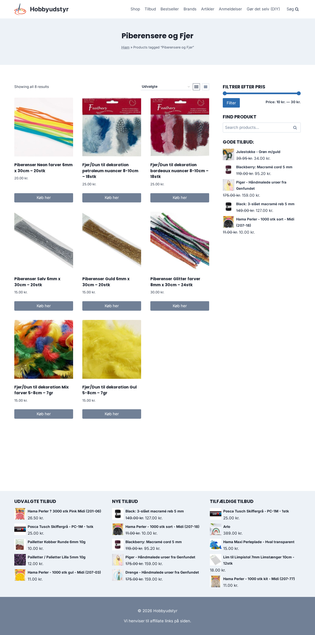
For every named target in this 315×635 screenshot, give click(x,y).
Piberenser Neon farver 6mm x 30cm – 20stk (43, 168)
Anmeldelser (230, 9)
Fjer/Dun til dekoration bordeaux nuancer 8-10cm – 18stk (179, 170)
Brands (190, 9)
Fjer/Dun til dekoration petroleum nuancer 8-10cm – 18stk (110, 170)
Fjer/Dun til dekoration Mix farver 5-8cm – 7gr (41, 390)
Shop (135, 9)
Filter (231, 102)
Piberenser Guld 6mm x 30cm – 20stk (106, 282)
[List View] (205, 86)
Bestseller (169, 9)
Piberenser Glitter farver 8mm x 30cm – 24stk (175, 282)
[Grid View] (196, 86)
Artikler (207, 9)
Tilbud (150, 9)
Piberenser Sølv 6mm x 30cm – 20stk (37, 282)
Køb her (44, 197)
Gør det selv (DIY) (263, 9)
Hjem (125, 47)
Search (296, 127)
